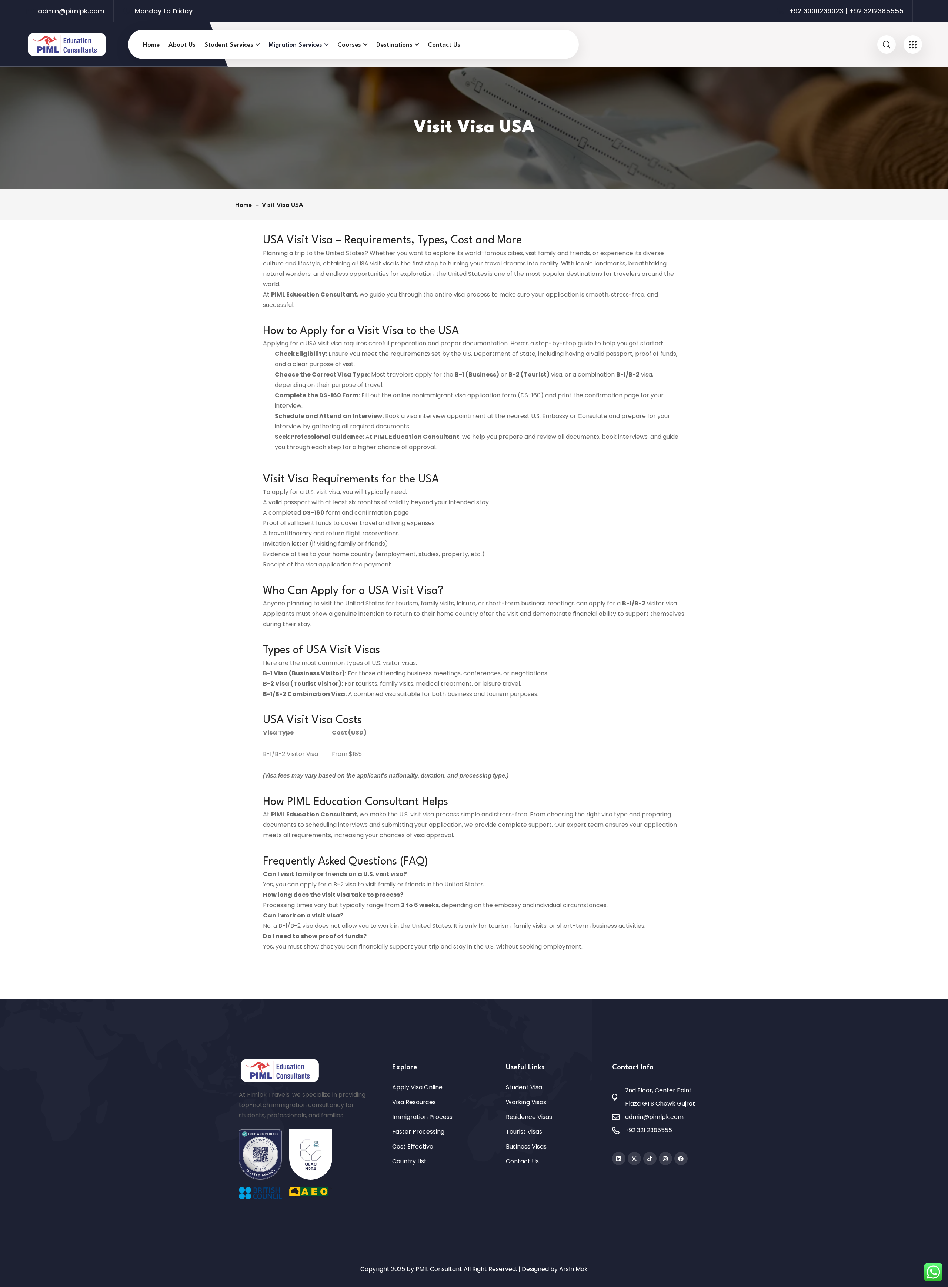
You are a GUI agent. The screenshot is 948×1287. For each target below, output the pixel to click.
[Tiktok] (650, 1158)
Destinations (394, 45)
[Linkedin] (618, 1158)
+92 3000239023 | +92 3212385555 (846, 11)
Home (151, 45)
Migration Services (295, 45)
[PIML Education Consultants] (67, 44)
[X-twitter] (634, 1158)
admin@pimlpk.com (71, 11)
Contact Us (444, 45)
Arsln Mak (573, 1269)
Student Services (228, 45)
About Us (182, 45)
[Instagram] (665, 1158)
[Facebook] (681, 1158)
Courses (349, 45)
